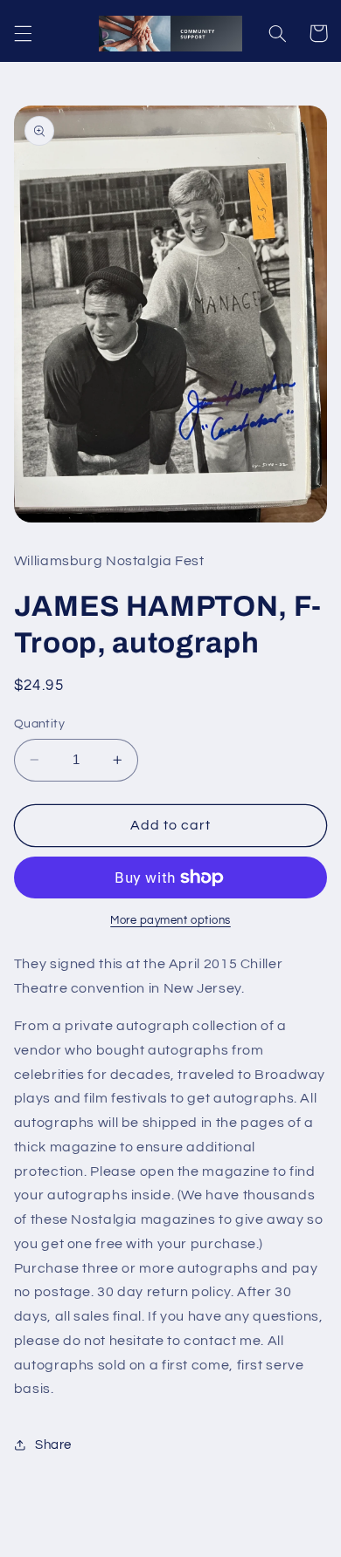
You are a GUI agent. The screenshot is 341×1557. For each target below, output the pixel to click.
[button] (23, 33)
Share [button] (53, 1444)
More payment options (170, 920)
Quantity (39, 724)
